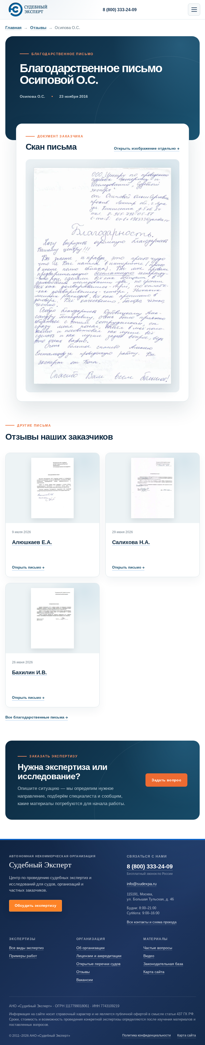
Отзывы (38, 27)
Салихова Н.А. (131, 542)
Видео (148, 955)
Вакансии (84, 979)
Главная (13, 27)
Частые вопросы (157, 947)
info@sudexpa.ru (141, 883)
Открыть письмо (28, 567)
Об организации (90, 947)
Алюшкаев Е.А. (32, 542)
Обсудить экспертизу (35, 905)
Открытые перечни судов (98, 963)
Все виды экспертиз (26, 947)
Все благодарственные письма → (36, 717)
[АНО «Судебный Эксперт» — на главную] (28, 9)
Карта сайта (153, 971)
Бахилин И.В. (29, 672)
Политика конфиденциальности (146, 1035)
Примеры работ (23, 955)
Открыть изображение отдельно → (146, 148)
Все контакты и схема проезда (151, 922)
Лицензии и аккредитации (98, 955)
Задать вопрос (166, 780)
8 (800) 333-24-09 (150, 866)
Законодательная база (163, 963)
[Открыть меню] (194, 9)
